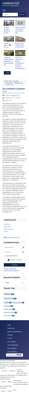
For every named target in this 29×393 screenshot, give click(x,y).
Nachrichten (7, 226)
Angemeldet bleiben (11, 256)
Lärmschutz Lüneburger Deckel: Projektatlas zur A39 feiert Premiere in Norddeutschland (20, 63)
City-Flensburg (12, 351)
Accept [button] (3, 382)
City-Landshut (11, 348)
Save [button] (14, 390)
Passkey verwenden (16, 260)
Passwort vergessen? (10, 268)
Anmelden (14, 265)
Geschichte (17, 302)
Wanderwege (8, 309)
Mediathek (7, 224)
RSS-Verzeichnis (8, 229)
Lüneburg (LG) (15, 95)
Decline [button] (10, 382)
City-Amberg (11, 341)
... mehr (7, 73)
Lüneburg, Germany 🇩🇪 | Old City (8, 45)
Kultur (7, 293)
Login (9, 325)
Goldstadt (7, 306)
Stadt (6, 302)
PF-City (9, 338)
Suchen (23, 14)
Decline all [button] (12, 371)
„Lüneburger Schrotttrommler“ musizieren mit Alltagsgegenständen (9, 61)
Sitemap (10, 335)
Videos (6, 231)
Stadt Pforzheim (9, 312)
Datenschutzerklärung (14, 331)
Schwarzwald (8, 315)
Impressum (10, 328)
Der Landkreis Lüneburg (13, 88)
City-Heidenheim (12, 345)
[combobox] (10, 14)
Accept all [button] (4, 371)
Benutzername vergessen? (11, 270)
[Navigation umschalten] (4, 10)
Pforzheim (8, 298)
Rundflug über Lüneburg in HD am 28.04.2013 (19, 45)
